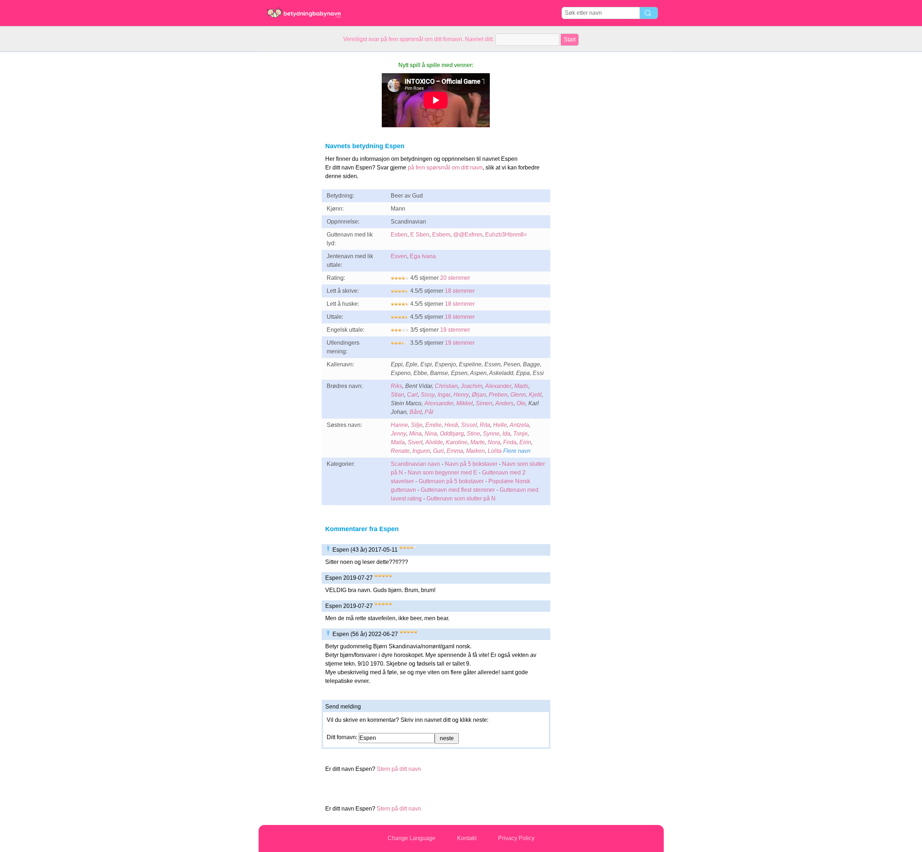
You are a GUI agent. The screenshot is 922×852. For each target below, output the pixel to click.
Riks (396, 386)
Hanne (399, 425)
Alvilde (434, 442)
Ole (520, 403)
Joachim (471, 386)
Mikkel (464, 403)
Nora (494, 442)
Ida (506, 434)
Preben (498, 395)
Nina (431, 434)
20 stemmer (455, 278)
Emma (455, 451)
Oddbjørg (452, 434)
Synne (491, 434)
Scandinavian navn (415, 464)
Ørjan (479, 395)
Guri (438, 451)
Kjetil (535, 395)
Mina (415, 434)
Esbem (441, 234)
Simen (484, 403)
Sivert (415, 442)
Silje (416, 425)
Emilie (433, 425)
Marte (477, 442)
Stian (397, 395)
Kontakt (466, 838)
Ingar (444, 395)
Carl (412, 395)
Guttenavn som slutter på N (461, 498)
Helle (500, 425)
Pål (429, 412)
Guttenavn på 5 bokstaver (451, 481)
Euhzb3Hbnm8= (506, 234)
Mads (521, 386)
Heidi (451, 425)
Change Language (411, 838)
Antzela (519, 425)
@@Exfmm (467, 234)
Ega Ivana (423, 256)
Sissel (469, 425)
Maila (398, 442)
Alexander (498, 386)
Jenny (398, 434)
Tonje (520, 434)
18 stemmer (460, 291)
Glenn (518, 395)
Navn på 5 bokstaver (471, 464)
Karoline (456, 442)
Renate (400, 451)
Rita (485, 425)
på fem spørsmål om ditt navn (445, 167)
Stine (473, 434)
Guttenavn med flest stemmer (458, 490)
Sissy (428, 395)
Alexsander (438, 403)
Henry (461, 395)
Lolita (495, 451)
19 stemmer (455, 330)
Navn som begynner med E (442, 472)
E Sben (419, 234)
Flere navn (517, 451)
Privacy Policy (516, 838)
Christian (446, 386)
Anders (504, 403)
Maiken (475, 451)
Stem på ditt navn (399, 769)
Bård (415, 412)
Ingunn (421, 451)
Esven (399, 256)
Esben (399, 234)
